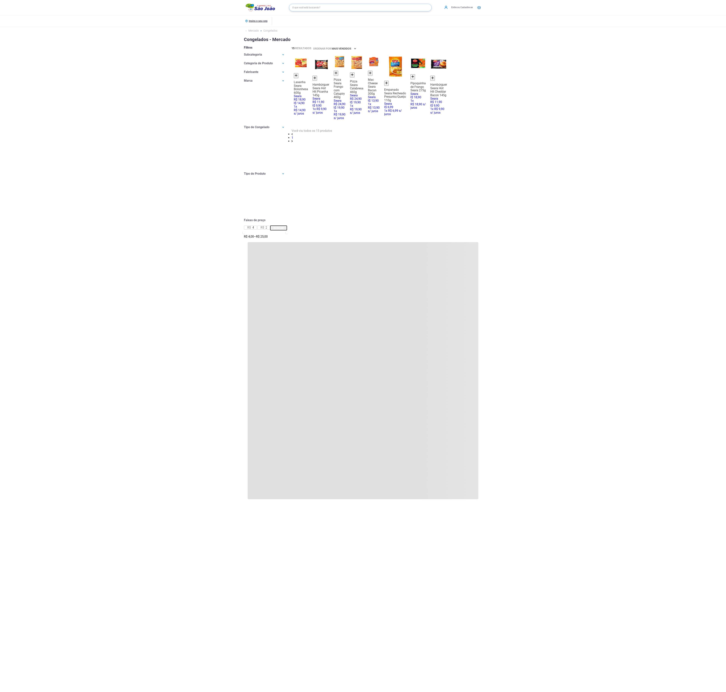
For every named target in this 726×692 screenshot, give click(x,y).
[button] (265, 54)
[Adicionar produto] (296, 75)
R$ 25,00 (261, 236)
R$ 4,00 (249, 236)
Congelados (270, 30)
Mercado (253, 30)
